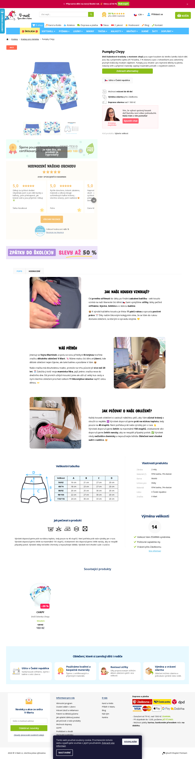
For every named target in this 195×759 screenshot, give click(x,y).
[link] (164, 671)
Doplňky (166, 31)
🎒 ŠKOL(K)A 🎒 (30, 31)
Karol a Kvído (54, 25)
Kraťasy (131, 31)
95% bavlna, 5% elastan (161, 474)
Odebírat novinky (29, 728)
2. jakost (118, 25)
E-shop (39, 25)
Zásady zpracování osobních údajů (29, 735)
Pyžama (63, 31)
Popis (19, 271)
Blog (147, 25)
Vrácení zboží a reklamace (67, 710)
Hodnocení (133, 25)
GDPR (58, 728)
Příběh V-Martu (108, 706)
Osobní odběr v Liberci (65, 706)
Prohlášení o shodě (64, 731)
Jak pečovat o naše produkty (68, 721)
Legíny (77, 31)
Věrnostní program (64, 703)
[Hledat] (91, 14)
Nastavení (65, 752)
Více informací (155, 551)
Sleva (106, 25)
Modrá (154, 478)
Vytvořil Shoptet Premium (176, 753)
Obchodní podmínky (64, 735)
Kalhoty (116, 31)
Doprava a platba (89, 25)
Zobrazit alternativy (127, 71)
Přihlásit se (157, 14)
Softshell (48, 31)
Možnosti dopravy (64, 724)
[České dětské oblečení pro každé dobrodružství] (7, 39)
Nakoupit (123, 3)
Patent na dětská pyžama (67, 713)
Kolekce (71, 25)
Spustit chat (130, 121)
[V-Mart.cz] (18, 15)
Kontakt (159, 25)
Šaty (155, 31)
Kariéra (105, 717)
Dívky (153, 483)
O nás (104, 697)
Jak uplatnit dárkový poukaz (68, 717)
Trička (102, 31)
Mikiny (90, 31)
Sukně (144, 31)
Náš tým (105, 713)
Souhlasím (130, 741)
